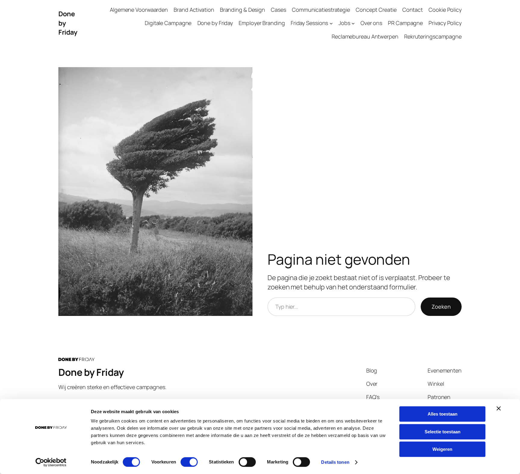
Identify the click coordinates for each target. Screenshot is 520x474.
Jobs (344, 23)
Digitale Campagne (168, 23)
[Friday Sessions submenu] (331, 23)
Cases (278, 9)
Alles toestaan (442, 413)
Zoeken (441, 306)
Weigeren (442, 449)
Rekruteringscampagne (433, 36)
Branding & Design (242, 9)
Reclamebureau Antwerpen (365, 36)
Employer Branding (262, 23)
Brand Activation (194, 9)
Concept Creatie (376, 9)
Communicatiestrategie (321, 9)
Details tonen (335, 462)
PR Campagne (405, 23)
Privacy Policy (445, 23)
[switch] (189, 462)
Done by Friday (215, 23)
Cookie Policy (445, 9)
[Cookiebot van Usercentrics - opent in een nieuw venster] (51, 462)
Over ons (371, 23)
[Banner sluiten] (499, 408)
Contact (412, 9)
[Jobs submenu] (353, 23)
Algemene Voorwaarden (139, 9)
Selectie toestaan (442, 431)
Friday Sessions (309, 23)
